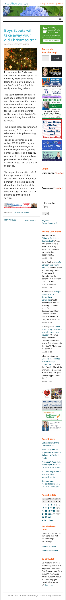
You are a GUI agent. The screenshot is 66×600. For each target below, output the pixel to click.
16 (49, 511)
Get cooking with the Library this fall (50, 444)
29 (46, 517)
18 (54, 511)
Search (56, 58)
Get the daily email (50, 550)
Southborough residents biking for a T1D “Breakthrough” (51, 484)
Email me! (49, 585)
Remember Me (50, 205)
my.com (16, 3)
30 (49, 517)
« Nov (45, 520)
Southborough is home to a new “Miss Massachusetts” (51, 474)
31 (51, 517)
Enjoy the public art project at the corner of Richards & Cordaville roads (51, 453)
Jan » (51, 520)
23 (49, 514)
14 (43, 511)
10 (51, 508)
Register (45, 220)
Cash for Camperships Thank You (52, 265)
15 (46, 511)
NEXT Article (31, 220)
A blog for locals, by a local (51, 3)
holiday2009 (18, 212)
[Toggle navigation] (60, 18)
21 (43, 514)
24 (51, 514)
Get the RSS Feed (49, 546)
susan (8, 44)
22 (46, 514)
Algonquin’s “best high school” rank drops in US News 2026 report (51, 465)
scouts (26, 212)
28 (43, 517)
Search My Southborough (49, 51)
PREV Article (10, 220)
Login (45, 213)
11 (54, 508)
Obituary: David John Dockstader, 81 (50, 239)
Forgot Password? (49, 223)
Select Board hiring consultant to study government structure (52, 330)
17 (51, 511)
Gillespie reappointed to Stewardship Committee (51, 295)
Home (10, 595)
